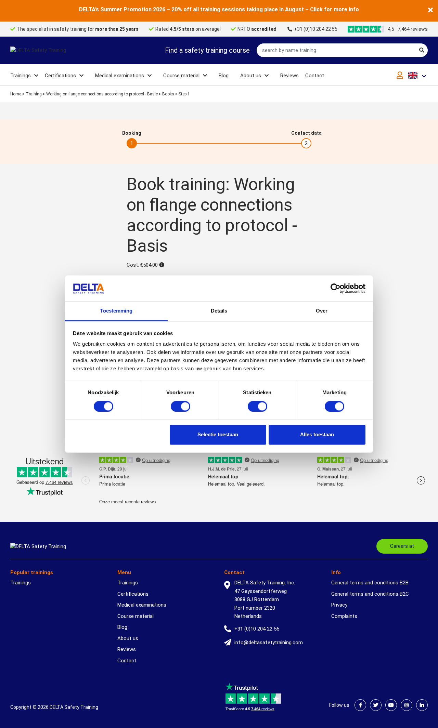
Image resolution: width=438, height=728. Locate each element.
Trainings (20, 75)
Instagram (406, 705)
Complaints (344, 616)
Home (15, 94)
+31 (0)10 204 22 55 (315, 29)
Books (168, 94)
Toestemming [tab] (116, 311)
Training (34, 94)
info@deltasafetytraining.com (268, 642)
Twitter (375, 705)
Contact (314, 75)
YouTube (391, 705)
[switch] (180, 406)
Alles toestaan (317, 435)
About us (250, 75)
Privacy (339, 605)
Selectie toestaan (217, 435)
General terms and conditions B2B (370, 583)
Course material (181, 75)
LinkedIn (421, 705)
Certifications (60, 75)
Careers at (402, 546)
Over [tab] (321, 311)
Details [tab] (219, 311)
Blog (224, 75)
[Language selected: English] (418, 75)
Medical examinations (119, 75)
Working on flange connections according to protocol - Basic (102, 94)
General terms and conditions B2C (370, 594)
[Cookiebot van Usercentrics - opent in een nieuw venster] (335, 288)
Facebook (360, 705)
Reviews (289, 75)
